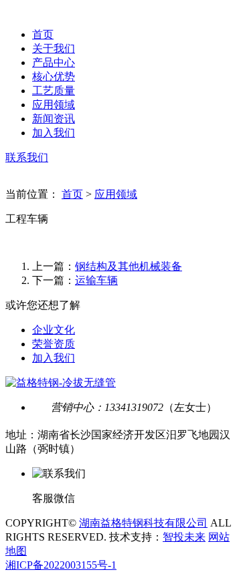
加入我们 (53, 132)
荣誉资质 (53, 343)
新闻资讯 (53, 118)
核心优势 (53, 76)
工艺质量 (53, 90)
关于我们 (53, 48)
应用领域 (53, 104)
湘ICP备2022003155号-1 (60, 565)
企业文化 (53, 329)
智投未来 (184, 537)
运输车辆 (96, 280)
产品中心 (53, 62)
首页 (43, 34)
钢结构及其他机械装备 (128, 266)
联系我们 (26, 157)
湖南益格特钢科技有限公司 (143, 523)
